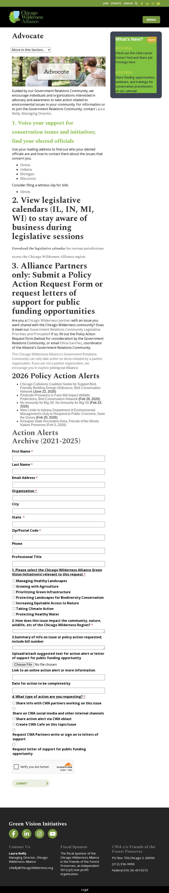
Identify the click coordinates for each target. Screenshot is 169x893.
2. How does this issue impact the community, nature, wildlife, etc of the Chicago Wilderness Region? (56, 623)
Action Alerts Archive (35, 437)
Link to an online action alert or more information (53, 670)
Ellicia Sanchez (71, 343)
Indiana (26, 169)
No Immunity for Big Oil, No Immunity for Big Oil (55, 402)
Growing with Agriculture (37, 586)
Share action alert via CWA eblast (44, 719)
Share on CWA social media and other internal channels (58, 713)
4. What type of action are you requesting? (48, 697)
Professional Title (27, 557)
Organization (24, 491)
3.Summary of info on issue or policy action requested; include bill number (57, 639)
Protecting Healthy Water (37, 614)
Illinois (25, 165)
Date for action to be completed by (41, 683)
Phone (17, 544)
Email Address (25, 478)
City (15, 504)
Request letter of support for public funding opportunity (49, 751)
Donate (116, 3)
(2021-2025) (60, 441)
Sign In (128, 3)
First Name (22, 451)
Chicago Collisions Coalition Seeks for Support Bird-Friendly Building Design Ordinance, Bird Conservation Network (60, 387)
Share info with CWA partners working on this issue (58, 703)
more (151, 40)
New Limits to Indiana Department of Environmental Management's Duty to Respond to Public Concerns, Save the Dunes (62, 413)
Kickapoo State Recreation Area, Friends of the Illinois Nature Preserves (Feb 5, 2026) (59, 423)
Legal (84, 890)
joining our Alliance (63, 368)
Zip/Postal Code (26, 530)
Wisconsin (28, 178)
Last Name (22, 464)
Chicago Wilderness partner (48, 320)
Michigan (27, 174)
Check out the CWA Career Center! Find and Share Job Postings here (134, 57)
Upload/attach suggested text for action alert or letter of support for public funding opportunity (58, 655)
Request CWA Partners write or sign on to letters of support (55, 736)
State (18, 517)
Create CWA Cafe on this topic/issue (46, 724)
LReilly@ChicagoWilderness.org (31, 868)
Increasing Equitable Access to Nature (47, 603)
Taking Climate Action (35, 608)
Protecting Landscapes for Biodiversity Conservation (60, 597)
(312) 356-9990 (123, 864)
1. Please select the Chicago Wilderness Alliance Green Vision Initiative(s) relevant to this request (57, 572)
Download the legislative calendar (39, 248)
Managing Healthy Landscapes (41, 581)
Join (105, 3)
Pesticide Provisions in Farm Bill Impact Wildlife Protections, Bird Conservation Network (55, 397)
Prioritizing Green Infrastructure (43, 592)
